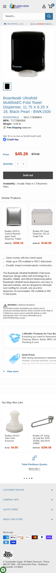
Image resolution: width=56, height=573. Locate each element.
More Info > (28, 468)
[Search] (49, 16)
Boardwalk (11, 117)
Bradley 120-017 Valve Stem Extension (12, 438)
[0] (50, 6)
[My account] (44, 6)
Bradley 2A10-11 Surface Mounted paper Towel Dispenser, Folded (13, 235)
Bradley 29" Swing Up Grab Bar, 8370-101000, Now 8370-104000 (41, 440)
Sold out (28, 175)
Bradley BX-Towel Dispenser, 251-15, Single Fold (41, 234)
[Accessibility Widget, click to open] (3, 570)
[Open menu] (4, 6)
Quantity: (8, 163)
